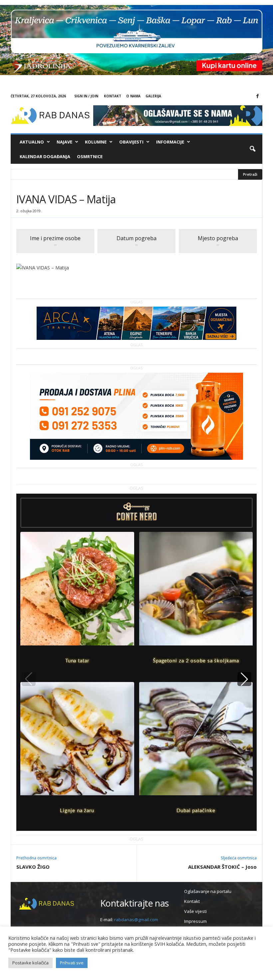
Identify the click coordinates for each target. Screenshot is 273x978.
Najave (64, 142)
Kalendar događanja (45, 156)
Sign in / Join (86, 96)
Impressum (195, 921)
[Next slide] (244, 679)
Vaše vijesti (195, 911)
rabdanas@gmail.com (136, 920)
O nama (133, 96)
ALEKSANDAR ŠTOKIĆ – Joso (222, 866)
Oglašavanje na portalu (207, 891)
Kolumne (96, 142)
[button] (252, 149)
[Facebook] (257, 96)
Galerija (153, 96)
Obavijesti (131, 142)
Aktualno (32, 142)
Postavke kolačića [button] (30, 963)
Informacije (170, 142)
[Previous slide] (29, 679)
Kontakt (112, 96)
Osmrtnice (90, 156)
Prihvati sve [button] (72, 963)
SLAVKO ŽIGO (33, 866)
